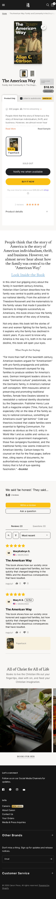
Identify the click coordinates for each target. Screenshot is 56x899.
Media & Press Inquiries (14, 822)
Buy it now (28, 181)
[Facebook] (5, 789)
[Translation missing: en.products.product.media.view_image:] (23, 73)
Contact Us (7, 814)
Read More (11, 129)
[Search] (47, 5)
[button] (10, 643)
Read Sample (44, 129)
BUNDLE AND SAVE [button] (45, 81)
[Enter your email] (51, 859)
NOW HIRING (17, 806)
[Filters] (16, 535)
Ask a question (28, 511)
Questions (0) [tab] (39, 526)
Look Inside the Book (28, 275)
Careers (7, 806)
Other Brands (12, 835)
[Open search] (9, 535)
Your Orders (8, 818)
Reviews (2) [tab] (17, 526)
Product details (14, 211)
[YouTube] (26, 790)
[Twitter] (12, 789)
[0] (52, 5)
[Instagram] (19, 789)
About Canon (8, 810)
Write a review (28, 505)
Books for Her (26, 756)
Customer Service (16, 873)
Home (4, 13)
